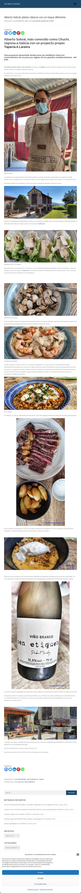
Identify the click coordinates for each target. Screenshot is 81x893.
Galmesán (41, 224)
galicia (21, 782)
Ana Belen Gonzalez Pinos (43, 21)
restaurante (30, 782)
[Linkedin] (14, 33)
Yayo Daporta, (26, 67)
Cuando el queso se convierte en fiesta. (17, 814)
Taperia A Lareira (17, 47)
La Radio (42, 67)
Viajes (41, 779)
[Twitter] (10, 33)
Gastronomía (20, 779)
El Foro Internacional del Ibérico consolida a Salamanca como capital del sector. (31, 805)
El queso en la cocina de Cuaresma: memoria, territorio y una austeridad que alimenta (33, 809)
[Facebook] (6, 33)
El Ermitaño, (7, 67)
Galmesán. (25, 270)
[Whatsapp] (22, 33)
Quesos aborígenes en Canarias (15, 824)
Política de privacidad (46, 889)
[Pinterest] (18, 33)
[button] (78, 854)
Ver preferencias (40, 884)
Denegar (40, 878)
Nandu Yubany (16, 67)
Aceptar (40, 872)
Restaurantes (32, 779)
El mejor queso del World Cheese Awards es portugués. (23, 819)
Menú (75, 4)
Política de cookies (33, 889)
